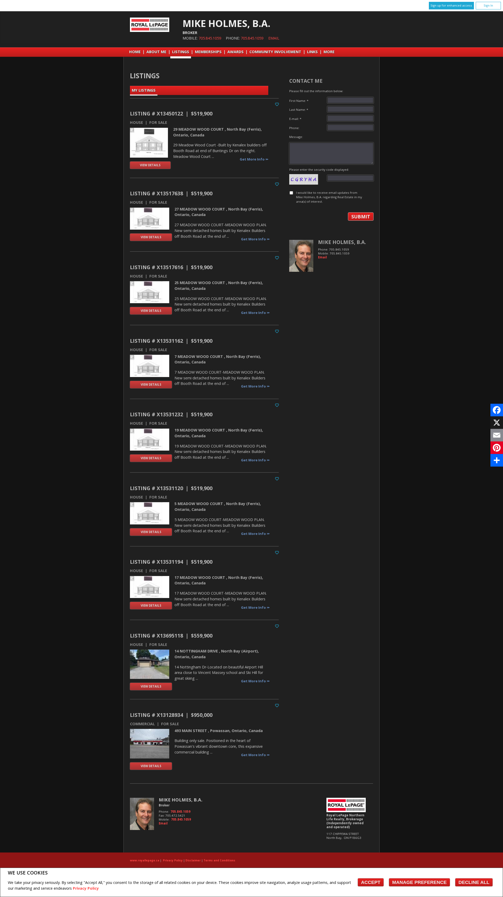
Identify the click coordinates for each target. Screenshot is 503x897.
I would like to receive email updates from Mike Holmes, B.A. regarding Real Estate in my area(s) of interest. (329, 197)
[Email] (496, 435)
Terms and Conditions (219, 860)
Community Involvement (275, 51)
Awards (235, 51)
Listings (180, 51)
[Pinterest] (496, 447)
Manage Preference (419, 882)
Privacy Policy (86, 888)
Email (273, 38)
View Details (150, 165)
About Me (156, 51)
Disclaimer (193, 860)
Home (135, 51)
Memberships (208, 51)
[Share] (496, 460)
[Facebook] (496, 410)
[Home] (149, 30)
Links (312, 51)
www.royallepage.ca (144, 860)
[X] (496, 422)
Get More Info (252, 159)
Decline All (473, 882)
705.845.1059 (210, 38)
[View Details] (149, 143)
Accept (370, 882)
